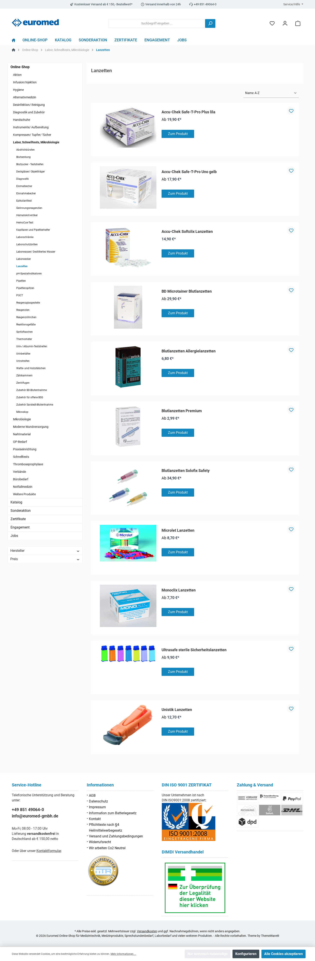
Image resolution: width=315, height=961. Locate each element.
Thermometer (24, 339)
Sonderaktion (20, 511)
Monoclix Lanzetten (179, 590)
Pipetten (21, 280)
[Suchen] (210, 23)
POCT (19, 295)
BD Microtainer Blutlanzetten (187, 291)
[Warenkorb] (297, 23)
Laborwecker (23, 258)
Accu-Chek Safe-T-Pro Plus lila (188, 112)
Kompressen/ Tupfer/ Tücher (32, 134)
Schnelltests (21, 456)
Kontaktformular (48, 851)
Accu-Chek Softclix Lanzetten (187, 231)
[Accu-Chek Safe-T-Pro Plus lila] (128, 127)
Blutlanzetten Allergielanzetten (189, 351)
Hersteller (17, 551)
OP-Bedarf (20, 441)
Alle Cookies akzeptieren (283, 954)
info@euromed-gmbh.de (35, 816)
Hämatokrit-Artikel (27, 215)
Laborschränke (24, 237)
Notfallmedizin (22, 486)
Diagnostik (22, 178)
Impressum (97, 807)
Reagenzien (23, 309)
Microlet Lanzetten (178, 530)
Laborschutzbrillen (27, 244)
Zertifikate (18, 519)
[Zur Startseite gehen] (35, 22)
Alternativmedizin (24, 97)
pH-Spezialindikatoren (29, 273)
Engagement (20, 527)
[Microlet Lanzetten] (128, 543)
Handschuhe (21, 119)
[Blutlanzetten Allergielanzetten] (128, 367)
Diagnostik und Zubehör (29, 112)
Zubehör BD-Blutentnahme (31, 390)
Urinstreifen (23, 360)
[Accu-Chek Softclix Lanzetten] (128, 247)
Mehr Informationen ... (123, 953)
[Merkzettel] (272, 23)
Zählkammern (24, 375)
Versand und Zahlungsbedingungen (116, 836)
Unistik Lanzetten (177, 709)
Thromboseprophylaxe (28, 464)
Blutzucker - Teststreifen (30, 164)
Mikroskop (22, 411)
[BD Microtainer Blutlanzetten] (128, 307)
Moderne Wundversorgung (30, 426)
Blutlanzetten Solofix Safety (186, 470)
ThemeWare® (270, 935)
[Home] (15, 41)
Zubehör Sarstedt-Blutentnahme (34, 404)
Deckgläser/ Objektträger (30, 171)
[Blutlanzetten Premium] (128, 426)
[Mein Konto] (285, 23)
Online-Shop (20, 67)
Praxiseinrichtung (24, 449)
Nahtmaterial (22, 434)
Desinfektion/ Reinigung (29, 104)
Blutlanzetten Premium (182, 411)
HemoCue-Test (24, 222)
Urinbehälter (23, 353)
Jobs (14, 536)
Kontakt (95, 819)
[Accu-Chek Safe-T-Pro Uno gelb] (128, 187)
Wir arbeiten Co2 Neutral (107, 848)
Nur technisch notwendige (208, 954)
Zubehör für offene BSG (29, 397)
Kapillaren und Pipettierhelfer (33, 229)
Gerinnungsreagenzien (29, 208)
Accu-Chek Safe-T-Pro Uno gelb (189, 171)
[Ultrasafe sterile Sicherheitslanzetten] (128, 653)
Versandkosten (147, 931)
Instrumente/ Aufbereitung (31, 127)
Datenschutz (98, 801)
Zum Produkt (178, 134)
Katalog (16, 502)
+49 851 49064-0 (28, 809)
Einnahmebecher (26, 193)
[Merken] (291, 110)
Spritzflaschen (24, 331)
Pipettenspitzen (25, 288)
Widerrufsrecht (100, 842)
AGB (92, 795)
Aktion (17, 74)
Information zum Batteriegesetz (112, 813)
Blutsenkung (23, 157)
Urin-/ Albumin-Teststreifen (31, 346)
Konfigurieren (245, 954)
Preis (14, 559)
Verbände (19, 471)
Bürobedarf (20, 479)
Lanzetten (22, 266)
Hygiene (18, 89)
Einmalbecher (24, 186)
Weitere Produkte (24, 494)
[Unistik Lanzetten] (128, 725)
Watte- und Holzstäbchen (31, 368)
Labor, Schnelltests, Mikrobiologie (36, 142)
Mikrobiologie (22, 419)
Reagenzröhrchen (26, 317)
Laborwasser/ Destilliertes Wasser (35, 251)
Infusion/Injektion (25, 82)
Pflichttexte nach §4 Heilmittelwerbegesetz (105, 827)
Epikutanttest (24, 200)
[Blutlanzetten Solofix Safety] (128, 486)
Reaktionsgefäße (26, 324)
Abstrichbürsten (25, 149)
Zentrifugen (23, 382)
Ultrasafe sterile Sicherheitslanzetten (194, 650)
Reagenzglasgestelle (28, 302)
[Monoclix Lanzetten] (128, 606)
